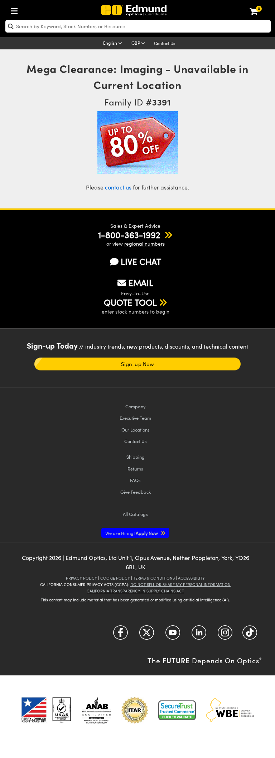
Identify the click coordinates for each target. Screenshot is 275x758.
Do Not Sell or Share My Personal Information (180, 584)
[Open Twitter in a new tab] (146, 635)
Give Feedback (135, 492)
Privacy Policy (81, 578)
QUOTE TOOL (130, 302)
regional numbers (144, 243)
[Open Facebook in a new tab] (120, 635)
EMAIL (140, 282)
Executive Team (135, 418)
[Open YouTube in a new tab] (172, 635)
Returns (135, 469)
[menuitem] (16, 9)
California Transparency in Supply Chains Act (135, 591)
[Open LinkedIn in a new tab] (199, 635)
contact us (118, 187)
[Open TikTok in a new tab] (249, 635)
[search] (138, 26)
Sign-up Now (137, 364)
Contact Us (164, 43)
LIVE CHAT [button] (141, 261)
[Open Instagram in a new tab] (225, 635)
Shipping (135, 457)
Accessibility (191, 578)
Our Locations (135, 430)
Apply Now (132, 533)
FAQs (135, 480)
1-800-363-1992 (129, 234)
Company (135, 406)
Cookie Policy (115, 578)
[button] (129, 234)
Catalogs (135, 514)
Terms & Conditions (154, 578)
